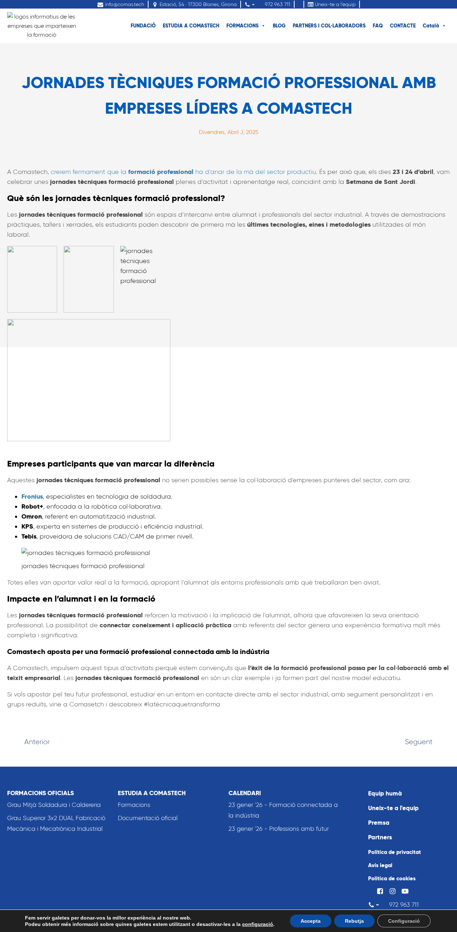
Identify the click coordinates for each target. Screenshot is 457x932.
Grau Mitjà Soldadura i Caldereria (54, 804)
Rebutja (354, 921)
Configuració (404, 921)
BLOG (279, 25)
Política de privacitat (394, 852)
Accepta (311, 921)
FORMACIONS (242, 25)
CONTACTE (403, 25)
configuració (257, 924)
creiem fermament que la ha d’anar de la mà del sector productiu (183, 172)
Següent (419, 741)
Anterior (37, 741)
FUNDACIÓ (143, 25)
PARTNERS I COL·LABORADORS (329, 25)
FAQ (378, 25)
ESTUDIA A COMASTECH (191, 25)
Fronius (32, 496)
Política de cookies (392, 878)
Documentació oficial (147, 818)
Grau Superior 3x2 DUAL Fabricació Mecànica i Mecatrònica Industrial (56, 823)
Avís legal (380, 865)
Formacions (134, 804)
